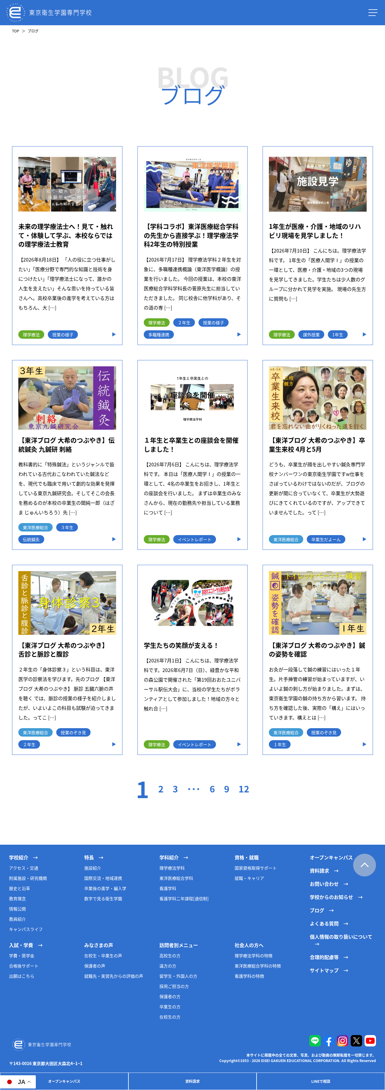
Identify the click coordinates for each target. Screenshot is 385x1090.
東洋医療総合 (35, 527)
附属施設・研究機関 (28, 878)
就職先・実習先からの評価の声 (113, 976)
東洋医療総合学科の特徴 (258, 966)
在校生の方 (169, 1017)
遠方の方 (167, 966)
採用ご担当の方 (174, 986)
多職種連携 (158, 335)
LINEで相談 (320, 1081)
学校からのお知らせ (331, 897)
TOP (15, 30)
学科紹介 (169, 857)
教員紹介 (17, 919)
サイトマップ (324, 970)
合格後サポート (23, 966)
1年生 (337, 335)
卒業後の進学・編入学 (105, 888)
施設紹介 (92, 868)
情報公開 (17, 909)
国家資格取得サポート (256, 868)
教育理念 (17, 898)
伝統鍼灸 (31, 539)
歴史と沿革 (19, 888)
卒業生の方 (169, 1007)
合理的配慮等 (324, 957)
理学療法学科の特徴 (254, 955)
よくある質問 (324, 923)
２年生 (184, 322)
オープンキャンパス (64, 1081)
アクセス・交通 (23, 868)
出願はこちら (21, 976)
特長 (89, 857)
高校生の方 (169, 955)
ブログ (317, 910)
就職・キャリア (249, 878)
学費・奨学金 (21, 955)
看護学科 (167, 888)
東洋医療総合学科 (176, 878)
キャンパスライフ (26, 929)
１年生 (279, 744)
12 (244, 788)
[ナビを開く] (373, 12)
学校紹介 (18, 857)
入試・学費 (21, 945)
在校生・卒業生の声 (103, 955)
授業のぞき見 (73, 732)
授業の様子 (62, 335)
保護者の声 (94, 966)
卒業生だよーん (326, 539)
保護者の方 (169, 996)
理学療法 (31, 335)
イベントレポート (194, 539)
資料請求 (192, 1081)
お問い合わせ (324, 883)
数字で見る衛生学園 (103, 898)
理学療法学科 (172, 868)
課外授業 (311, 335)
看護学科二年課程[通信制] (184, 898)
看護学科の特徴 (249, 976)
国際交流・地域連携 (103, 878)
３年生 (67, 527)
